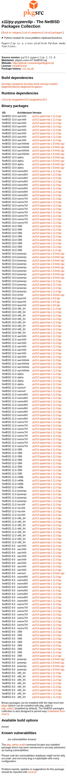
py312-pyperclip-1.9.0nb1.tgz (48, 150)
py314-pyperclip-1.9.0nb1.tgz (48, 277)
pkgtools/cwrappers (31, 86)
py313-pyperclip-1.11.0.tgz (47, 123)
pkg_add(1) (8, 708)
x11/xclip (6, 99)
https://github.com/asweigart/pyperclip (33, 63)
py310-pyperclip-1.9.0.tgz (46, 298)
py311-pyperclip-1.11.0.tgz (46, 116)
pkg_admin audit (16, 744)
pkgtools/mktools (11, 86)
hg (28, 68)
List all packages (53, 32)
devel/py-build (31, 84)
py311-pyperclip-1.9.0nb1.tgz (48, 147)
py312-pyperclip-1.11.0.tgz (47, 119)
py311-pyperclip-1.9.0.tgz (46, 301)
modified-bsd (19, 66)
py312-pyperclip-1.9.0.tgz (46, 305)
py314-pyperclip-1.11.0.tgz (47, 126)
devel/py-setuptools (12, 84)
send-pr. (32, 772)
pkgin (5, 705)
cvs (24, 68)
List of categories (32, 32)
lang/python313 (20, 99)
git (32, 68)
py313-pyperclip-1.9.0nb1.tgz (48, 154)
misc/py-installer (49, 84)
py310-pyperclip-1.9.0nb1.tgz (48, 143)
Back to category (12, 32)
